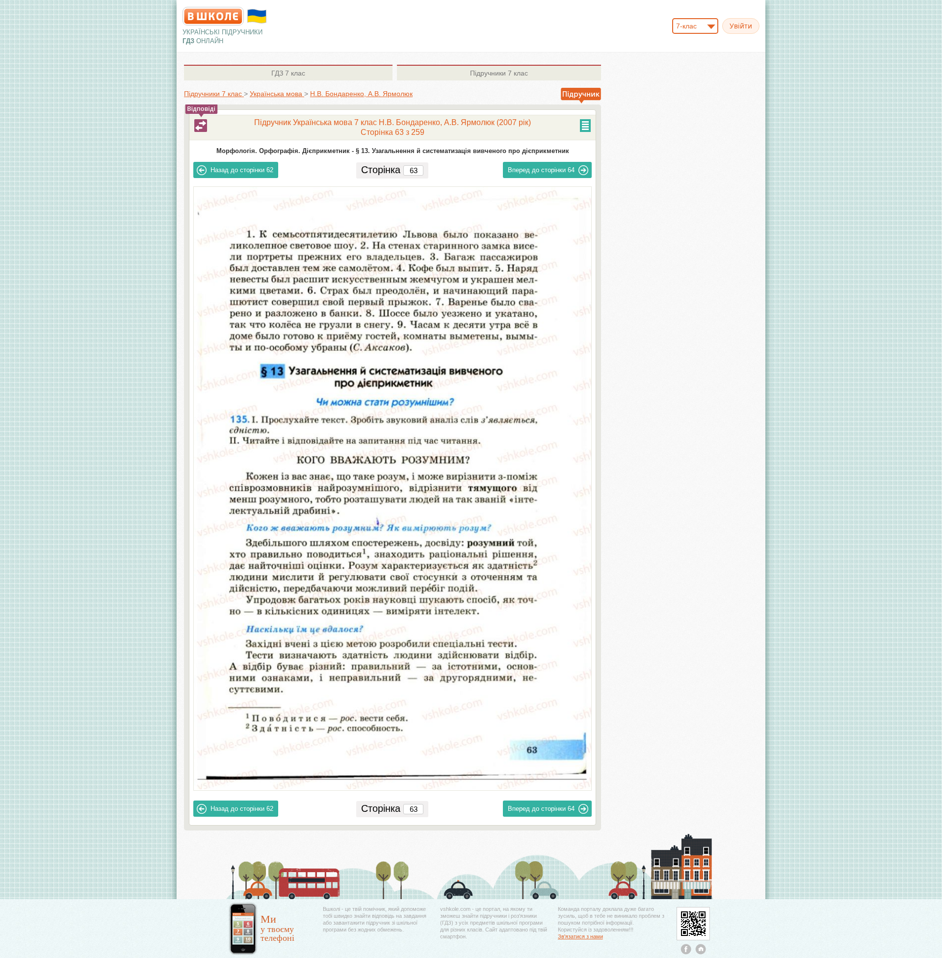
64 (541, 170)
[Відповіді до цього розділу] (200, 125)
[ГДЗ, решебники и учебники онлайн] (213, 16)
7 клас (288, 73)
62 (241, 170)
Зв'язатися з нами (580, 936)
